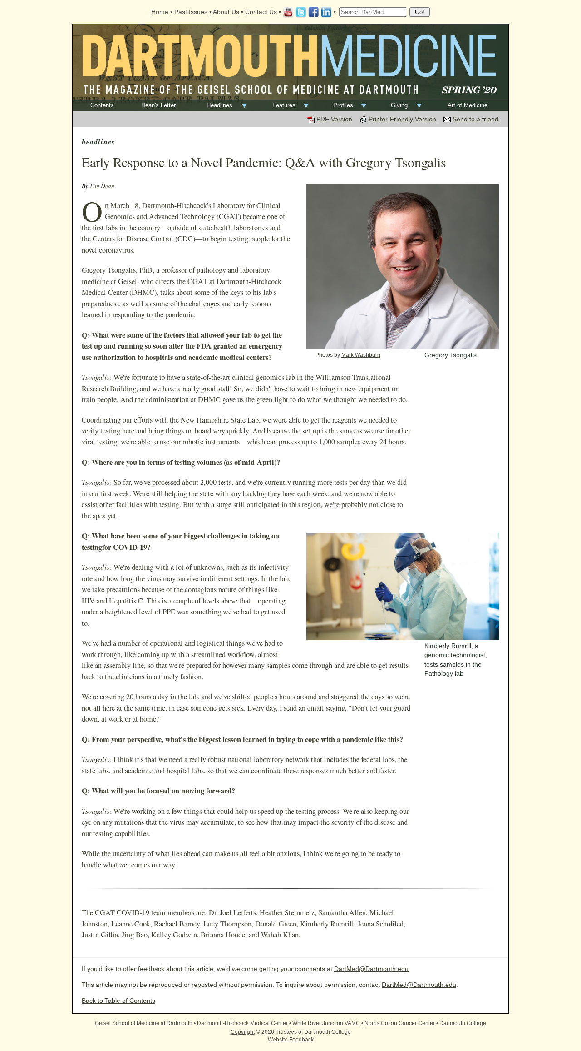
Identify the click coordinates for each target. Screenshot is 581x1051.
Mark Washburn (360, 355)
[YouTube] (288, 12)
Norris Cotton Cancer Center (399, 1023)
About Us (226, 12)
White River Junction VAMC (326, 1023)
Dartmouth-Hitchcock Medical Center (242, 1023)
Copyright (243, 1032)
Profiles (343, 105)
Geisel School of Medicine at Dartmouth (143, 1023)
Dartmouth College (462, 1023)
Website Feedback (291, 1039)
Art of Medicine (467, 105)
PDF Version (334, 119)
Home (159, 12)
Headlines (219, 105)
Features (283, 105)
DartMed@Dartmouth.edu (371, 969)
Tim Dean (101, 185)
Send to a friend (475, 119)
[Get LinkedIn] (326, 12)
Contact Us (261, 12)
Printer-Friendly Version (402, 119)
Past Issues (190, 12)
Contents (102, 105)
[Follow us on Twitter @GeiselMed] (300, 12)
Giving (399, 105)
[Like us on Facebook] (313, 12)
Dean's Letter (158, 105)
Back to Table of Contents (118, 1000)
